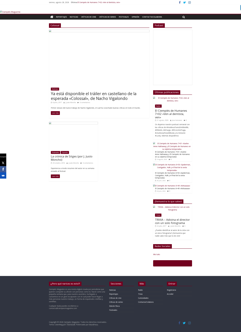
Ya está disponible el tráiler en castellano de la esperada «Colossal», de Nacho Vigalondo (93, 96)
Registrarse (171, 290)
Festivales (124, 17)
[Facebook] (3, 169)
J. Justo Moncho (70, 102)
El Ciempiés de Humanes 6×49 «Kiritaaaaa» (172, 188)
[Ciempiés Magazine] (10, 12)
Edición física (114, 306)
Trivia (158, 215)
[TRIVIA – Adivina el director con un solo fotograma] (172, 207)
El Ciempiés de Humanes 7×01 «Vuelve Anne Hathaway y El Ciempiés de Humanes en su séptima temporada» (172, 154)
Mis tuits (156, 254)
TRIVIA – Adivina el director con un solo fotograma (172, 221)
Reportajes (61, 17)
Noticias (74, 17)
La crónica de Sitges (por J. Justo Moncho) (71, 157)
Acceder (170, 294)
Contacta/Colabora (152, 17)
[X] (3, 163)
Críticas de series (107, 17)
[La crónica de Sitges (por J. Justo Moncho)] (73, 123)
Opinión (135, 17)
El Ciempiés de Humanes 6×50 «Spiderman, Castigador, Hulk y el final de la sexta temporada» (172, 175)
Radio (158, 106)
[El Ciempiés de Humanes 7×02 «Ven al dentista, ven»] (172, 98)
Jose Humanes (177, 120)
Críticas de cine (88, 17)
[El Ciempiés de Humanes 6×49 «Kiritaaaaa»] (171, 185)
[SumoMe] (3, 175)
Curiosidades (143, 298)
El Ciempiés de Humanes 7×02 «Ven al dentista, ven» (98, 2)
